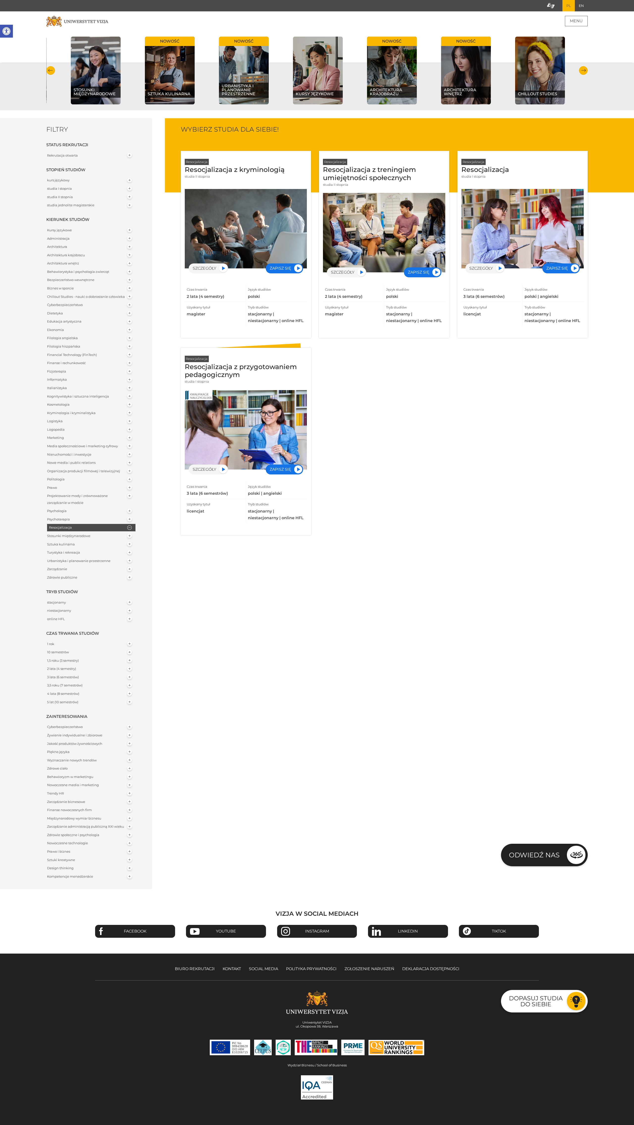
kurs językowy (58, 180)
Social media (263, 968)
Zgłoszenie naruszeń (369, 968)
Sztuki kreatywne (61, 860)
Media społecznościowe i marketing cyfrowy (82, 446)
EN (581, 5)
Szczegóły (204, 268)
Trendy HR (55, 793)
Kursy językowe (59, 230)
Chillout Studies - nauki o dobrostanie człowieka (86, 297)
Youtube (226, 931)
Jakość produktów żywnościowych (74, 744)
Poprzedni (50, 70)
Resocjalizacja (60, 527)
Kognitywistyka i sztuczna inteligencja (78, 396)
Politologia (56, 479)
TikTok (499, 931)
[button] (6, 31)
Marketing (55, 438)
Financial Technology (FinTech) (72, 355)
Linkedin (408, 931)
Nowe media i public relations (71, 463)
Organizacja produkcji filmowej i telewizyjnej (83, 471)
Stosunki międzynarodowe (68, 536)
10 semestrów (58, 652)
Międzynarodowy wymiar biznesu (74, 818)
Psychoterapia (58, 519)
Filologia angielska (62, 338)
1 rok (50, 644)
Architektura (57, 247)
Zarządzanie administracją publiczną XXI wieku (85, 826)
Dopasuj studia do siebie (536, 1001)
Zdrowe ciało (57, 768)
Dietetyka (55, 313)
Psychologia (57, 511)
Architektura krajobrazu (66, 255)
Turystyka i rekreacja (63, 552)
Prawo (52, 488)
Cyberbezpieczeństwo (65, 305)
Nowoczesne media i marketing (73, 785)
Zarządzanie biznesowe (66, 802)
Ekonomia (55, 330)
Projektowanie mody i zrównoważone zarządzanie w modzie (77, 499)
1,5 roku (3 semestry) (63, 660)
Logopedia (56, 429)
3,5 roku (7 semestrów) (64, 685)
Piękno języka (58, 752)
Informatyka (57, 379)
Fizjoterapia (56, 371)
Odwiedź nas (534, 855)
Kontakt (232, 968)
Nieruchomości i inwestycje (69, 454)
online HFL (56, 619)
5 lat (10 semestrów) (62, 702)
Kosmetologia (58, 404)
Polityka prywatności (311, 968)
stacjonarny (56, 602)
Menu (576, 21)
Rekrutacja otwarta (62, 155)
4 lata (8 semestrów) (63, 694)
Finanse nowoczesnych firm (69, 810)
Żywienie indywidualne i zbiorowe (74, 735)
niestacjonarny (59, 610)
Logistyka (55, 421)
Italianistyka (57, 388)
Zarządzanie (57, 569)
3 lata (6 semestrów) (63, 677)
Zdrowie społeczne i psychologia (73, 835)
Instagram (317, 931)
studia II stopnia (60, 197)
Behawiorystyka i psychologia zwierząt (78, 272)
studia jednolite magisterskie (70, 205)
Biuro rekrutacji (195, 968)
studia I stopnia (59, 188)
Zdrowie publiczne (62, 577)
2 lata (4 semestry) (61, 669)
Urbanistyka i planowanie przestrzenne (78, 561)
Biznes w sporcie (60, 288)
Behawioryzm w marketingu (70, 777)
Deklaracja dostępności (430, 968)
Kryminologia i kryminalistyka (71, 413)
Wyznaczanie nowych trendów (72, 760)
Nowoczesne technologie (67, 843)
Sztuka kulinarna (61, 544)
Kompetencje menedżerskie (70, 876)
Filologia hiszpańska (63, 346)
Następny (583, 70)
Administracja (58, 238)
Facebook (135, 931)
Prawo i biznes (58, 851)
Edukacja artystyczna (64, 321)
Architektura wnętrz (63, 263)
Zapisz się (280, 268)
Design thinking (60, 868)
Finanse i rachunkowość (66, 363)
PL (568, 5)
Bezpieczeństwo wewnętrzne (70, 280)
